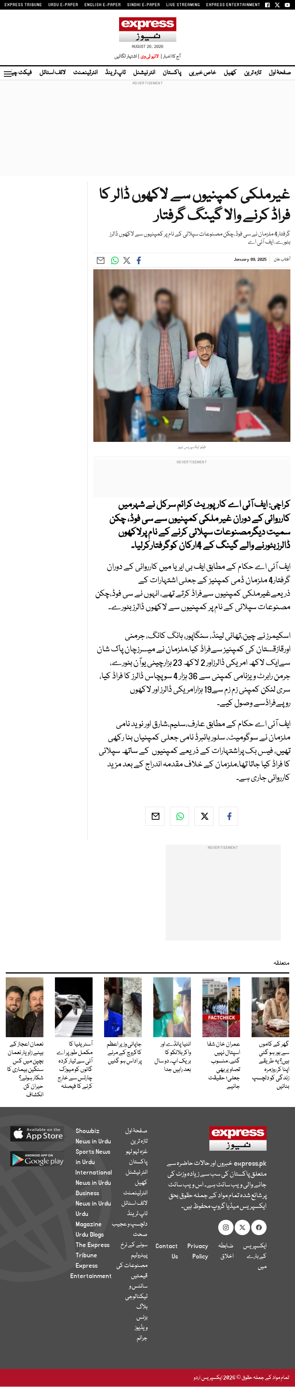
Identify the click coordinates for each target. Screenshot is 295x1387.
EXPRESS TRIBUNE (23, 5)
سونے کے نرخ (134, 1245)
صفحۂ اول (280, 72)
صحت (140, 1234)
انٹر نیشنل (144, 72)
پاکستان (172, 72)
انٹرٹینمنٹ (85, 72)
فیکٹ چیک (18, 72)
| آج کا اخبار (170, 56)
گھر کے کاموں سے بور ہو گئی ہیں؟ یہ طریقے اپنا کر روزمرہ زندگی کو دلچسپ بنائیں (270, 1065)
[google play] (46, 1158)
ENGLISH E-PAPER (103, 5)
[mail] (154, 816)
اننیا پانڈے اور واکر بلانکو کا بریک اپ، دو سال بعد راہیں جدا (172, 1057)
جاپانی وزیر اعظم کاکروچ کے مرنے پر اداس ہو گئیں (124, 1053)
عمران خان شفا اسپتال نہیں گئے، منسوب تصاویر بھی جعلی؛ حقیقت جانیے (223, 1065)
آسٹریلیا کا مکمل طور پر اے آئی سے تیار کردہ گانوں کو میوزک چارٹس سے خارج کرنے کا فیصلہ (74, 1065)
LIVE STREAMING (183, 5)
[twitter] (204, 816)
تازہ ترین (252, 72)
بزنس (142, 1317)
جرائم (142, 1338)
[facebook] (228, 816)
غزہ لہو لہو (137, 1151)
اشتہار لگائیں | (127, 56)
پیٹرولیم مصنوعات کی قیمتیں (132, 1266)
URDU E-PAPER (63, 5)
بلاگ (142, 1307)
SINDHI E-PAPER (143, 5)
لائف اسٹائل (53, 72)
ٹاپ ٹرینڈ (115, 72)
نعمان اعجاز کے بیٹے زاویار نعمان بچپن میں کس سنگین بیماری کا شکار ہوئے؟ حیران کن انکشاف (25, 1070)
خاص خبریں (202, 72)
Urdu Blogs (90, 1234)
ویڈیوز (141, 1328)
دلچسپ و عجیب (130, 1224)
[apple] (46, 1133)
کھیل (230, 72)
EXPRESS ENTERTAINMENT (233, 5)
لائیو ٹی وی (150, 56)
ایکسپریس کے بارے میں (255, 1257)
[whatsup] (179, 816)
